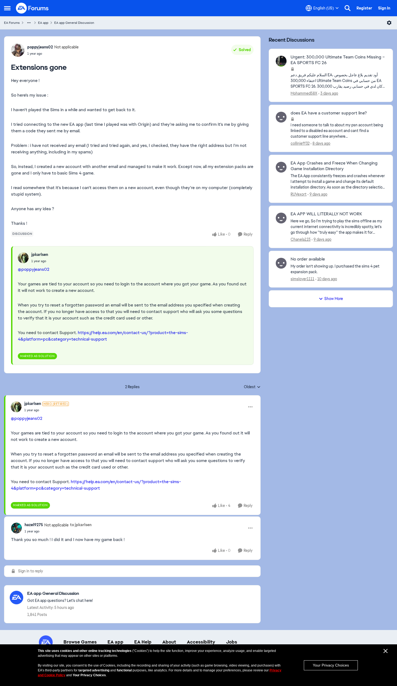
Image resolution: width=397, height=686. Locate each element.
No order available (308, 259)
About (169, 642)
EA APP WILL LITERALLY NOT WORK (326, 214)
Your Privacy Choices (331, 665)
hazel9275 (34, 524)
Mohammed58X (304, 93)
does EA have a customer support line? (329, 113)
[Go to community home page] (32, 8)
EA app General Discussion (74, 23)
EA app (43, 23)
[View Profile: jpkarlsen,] (23, 257)
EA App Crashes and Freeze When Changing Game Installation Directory (334, 166)
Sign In (384, 8)
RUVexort (299, 194)
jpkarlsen (39, 254)
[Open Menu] (389, 23)
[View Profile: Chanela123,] (281, 218)
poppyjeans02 (40, 47)
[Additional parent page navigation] (29, 23)
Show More (333, 298)
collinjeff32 (300, 143)
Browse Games (80, 642)
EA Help (143, 642)
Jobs (231, 642)
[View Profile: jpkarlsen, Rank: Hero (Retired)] (16, 406)
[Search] (347, 8)
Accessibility (201, 642)
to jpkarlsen (81, 524)
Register (364, 8)
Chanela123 (301, 239)
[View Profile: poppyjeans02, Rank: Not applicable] (18, 50)
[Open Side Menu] (7, 8)
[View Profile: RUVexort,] (281, 167)
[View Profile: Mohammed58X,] (281, 61)
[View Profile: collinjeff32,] (281, 117)
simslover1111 (302, 278)
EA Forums (12, 23)
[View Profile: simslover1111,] (281, 263)
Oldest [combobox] (252, 387)
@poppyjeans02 (33, 269)
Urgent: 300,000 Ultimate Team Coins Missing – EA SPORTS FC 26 (338, 59)
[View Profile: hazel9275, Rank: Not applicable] (16, 528)
